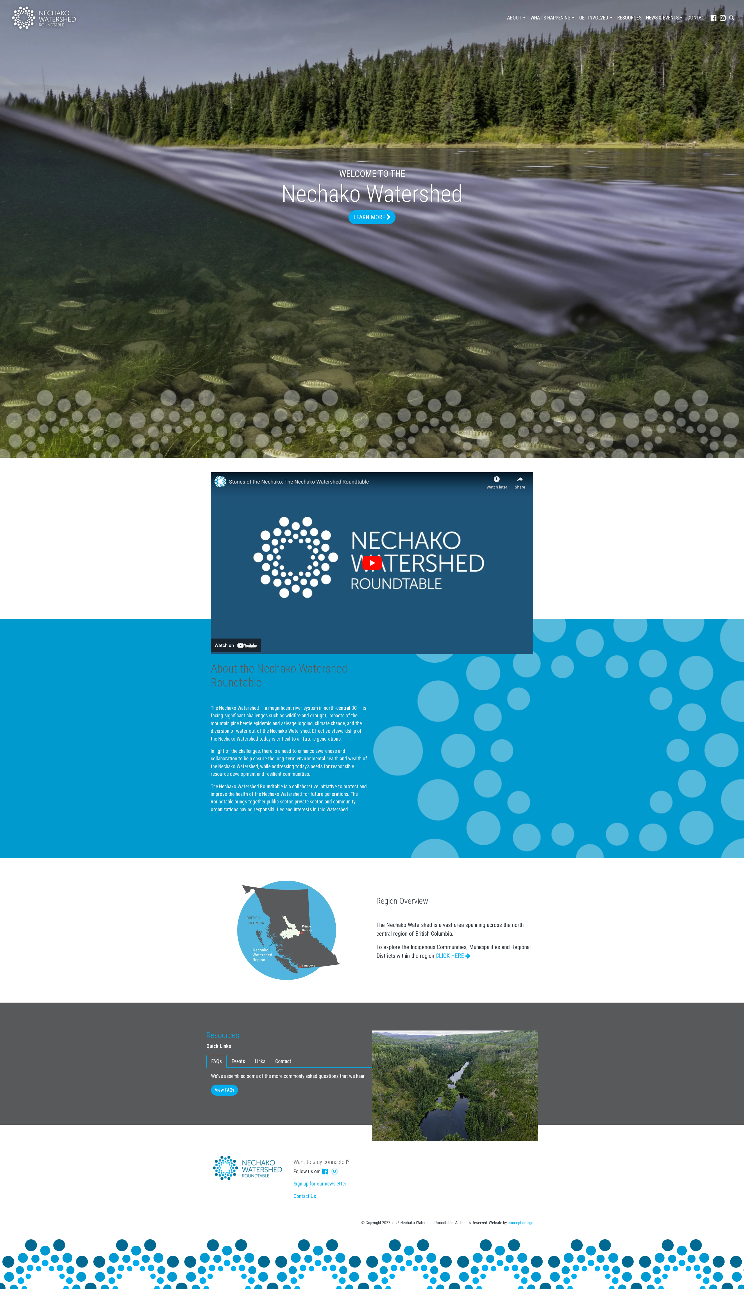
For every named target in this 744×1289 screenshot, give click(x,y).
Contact (697, 18)
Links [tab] (260, 1061)
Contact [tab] (283, 1061)
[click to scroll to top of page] (735, 1280)
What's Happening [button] (550, 18)
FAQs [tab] (216, 1061)
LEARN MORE (370, 217)
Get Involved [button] (593, 18)
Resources (629, 18)
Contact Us (305, 1196)
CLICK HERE (450, 955)
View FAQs (224, 1090)
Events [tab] (238, 1061)
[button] (731, 18)
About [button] (514, 18)
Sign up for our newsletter (320, 1184)
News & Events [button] (662, 18)
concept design (520, 1222)
